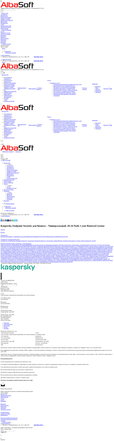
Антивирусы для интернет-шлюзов (29, 241)
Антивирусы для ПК (90, 241)
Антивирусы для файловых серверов (10, 241)
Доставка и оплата (5, 409)
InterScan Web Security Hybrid (91, 249)
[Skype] (15, 220)
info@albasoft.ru (6, 55)
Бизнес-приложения (22, 236)
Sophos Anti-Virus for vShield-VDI (64, 261)
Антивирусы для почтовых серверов (48, 241)
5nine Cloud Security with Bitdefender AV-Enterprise (42, 261)
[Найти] (2, 12)
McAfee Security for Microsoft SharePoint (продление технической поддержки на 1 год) (55, 252)
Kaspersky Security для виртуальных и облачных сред (25, 247)
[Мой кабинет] (1, 143)
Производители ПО (62, 236)
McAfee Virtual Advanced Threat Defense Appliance (16, 259)
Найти (2, 432)
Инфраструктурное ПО (41, 236)
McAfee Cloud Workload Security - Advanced (86, 259)
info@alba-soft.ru (38, 56)
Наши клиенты (5, 405)
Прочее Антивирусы (63, 241)
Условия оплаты (5, 412)
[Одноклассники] (4, 220)
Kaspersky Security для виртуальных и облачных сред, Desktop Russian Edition (79, 247)
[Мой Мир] (6, 220)
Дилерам (3, 420)
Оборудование (4, 397)
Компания (9, 193)
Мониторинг (50, 236)
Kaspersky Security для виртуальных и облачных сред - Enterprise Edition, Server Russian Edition (85, 256)
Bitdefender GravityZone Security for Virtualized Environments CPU (44, 245)
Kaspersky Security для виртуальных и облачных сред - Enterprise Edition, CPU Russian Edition (65, 254)
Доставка (6, 328)
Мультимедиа (31, 236)
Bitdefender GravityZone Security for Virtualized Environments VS (20, 253)
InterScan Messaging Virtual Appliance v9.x (76, 250)
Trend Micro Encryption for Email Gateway (30, 254)
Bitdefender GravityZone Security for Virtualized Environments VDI (46, 249)
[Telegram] (17, 220)
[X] (8, 220)
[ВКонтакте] (1, 220)
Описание (6, 323)
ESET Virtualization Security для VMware (18, 249)
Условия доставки (5, 413)
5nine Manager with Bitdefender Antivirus (73, 249)
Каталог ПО (10, 165)
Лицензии (3, 408)
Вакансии (3, 404)
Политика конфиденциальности (9, 418)
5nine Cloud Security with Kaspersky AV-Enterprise (74, 245)
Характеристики (8, 324)
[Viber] (10, 220)
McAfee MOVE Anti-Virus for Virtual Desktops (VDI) (40, 257)
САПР (55, 236)
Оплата (6, 327)
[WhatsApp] (12, 220)
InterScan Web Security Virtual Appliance (49, 247)
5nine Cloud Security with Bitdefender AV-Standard (62, 259)
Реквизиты (3, 406)
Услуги (9, 186)
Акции (2, 399)
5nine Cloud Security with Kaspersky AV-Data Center (52, 250)
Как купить (7, 325)
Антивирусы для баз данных (77, 241)
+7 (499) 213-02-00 (6, 44)
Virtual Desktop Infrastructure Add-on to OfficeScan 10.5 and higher (21, 256)
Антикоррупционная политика (9, 419)
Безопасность (4, 236)
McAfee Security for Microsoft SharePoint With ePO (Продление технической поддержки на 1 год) (53, 246)
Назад (9, 164)
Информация (4, 415)
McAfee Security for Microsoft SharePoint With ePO (15, 246)
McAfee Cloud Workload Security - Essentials (49, 256)
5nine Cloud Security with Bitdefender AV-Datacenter (14, 245)
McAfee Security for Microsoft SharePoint (39, 259)
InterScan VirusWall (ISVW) (85, 252)
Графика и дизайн (12, 236)
